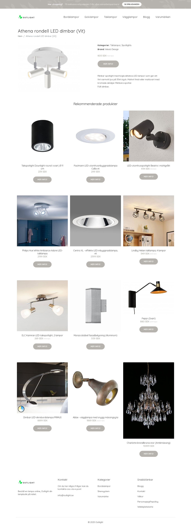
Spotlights (126, 45)
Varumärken (162, 17)
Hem (20, 36)
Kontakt (141, 491)
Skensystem (103, 491)
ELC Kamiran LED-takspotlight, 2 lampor (42, 335)
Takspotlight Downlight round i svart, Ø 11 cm (42, 167)
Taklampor (110, 17)
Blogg (146, 17)
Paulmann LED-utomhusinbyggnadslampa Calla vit (95, 167)
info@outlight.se (66, 495)
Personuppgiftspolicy (147, 501)
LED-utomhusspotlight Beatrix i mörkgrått (148, 165)
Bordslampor (71, 17)
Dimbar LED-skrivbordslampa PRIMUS (42, 417)
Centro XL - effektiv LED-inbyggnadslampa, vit (95, 252)
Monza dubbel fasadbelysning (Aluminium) (95, 335)
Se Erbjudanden (131, 4)
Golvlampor (91, 17)
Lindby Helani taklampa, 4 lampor (149, 250)
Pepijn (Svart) (149, 318)
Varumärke (103, 496)
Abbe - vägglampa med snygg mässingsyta (95, 417)
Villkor (140, 496)
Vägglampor (129, 17)
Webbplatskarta (145, 506)
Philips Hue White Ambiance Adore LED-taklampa (42, 252)
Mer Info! (108, 64)
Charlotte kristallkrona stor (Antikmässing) (148, 442)
